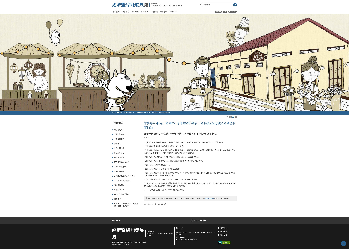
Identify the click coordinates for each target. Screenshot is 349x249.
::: (111, 11)
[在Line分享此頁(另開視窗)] (159, 204)
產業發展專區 (119, 139)
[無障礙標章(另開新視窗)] (226, 242)
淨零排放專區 (119, 171)
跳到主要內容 (6, 1)
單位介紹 (116, 12)
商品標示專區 (119, 157)
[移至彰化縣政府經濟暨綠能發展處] (225, 12)
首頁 (113, 112)
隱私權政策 (223, 231)
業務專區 (163, 12)
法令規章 (144, 12)
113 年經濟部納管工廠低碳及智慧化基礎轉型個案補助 (151, 112)
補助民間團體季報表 (122, 194)
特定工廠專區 (128, 112)
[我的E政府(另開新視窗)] (220, 243)
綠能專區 (117, 144)
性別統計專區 (119, 190)
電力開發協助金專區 (122, 162)
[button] (230, 117)
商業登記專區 (119, 130)
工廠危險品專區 (120, 167)
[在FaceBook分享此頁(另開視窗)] (155, 204)
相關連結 (173, 12)
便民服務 (135, 12)
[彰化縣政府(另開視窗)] (232, 12)
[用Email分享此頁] (162, 204)
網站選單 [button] (115, 220)
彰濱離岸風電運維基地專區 (124, 176)
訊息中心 (125, 12)
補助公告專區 (119, 185)
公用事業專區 (119, 148)
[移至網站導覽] (218, 12)
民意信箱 (154, 12)
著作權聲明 (223, 228)
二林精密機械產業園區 (122, 180)
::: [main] (143, 122)
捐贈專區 (117, 199)
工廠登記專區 (119, 134)
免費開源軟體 (209, 198)
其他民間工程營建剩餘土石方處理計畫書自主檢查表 (126, 205)
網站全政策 (223, 235)
